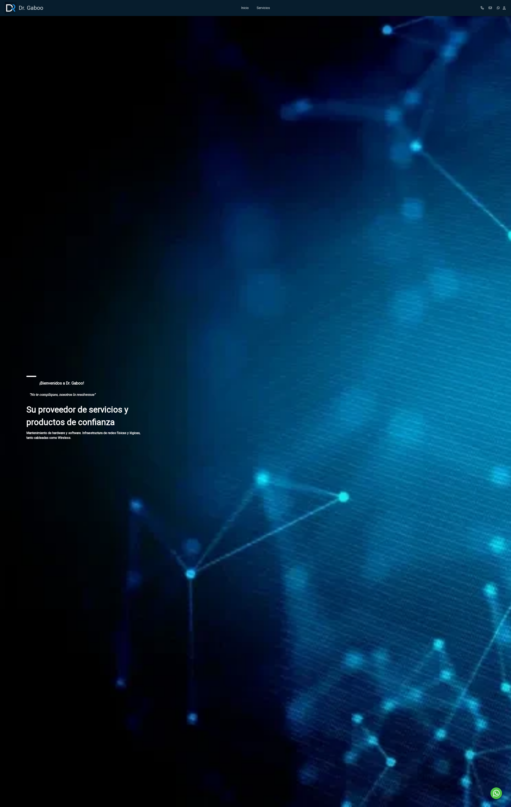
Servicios (263, 8)
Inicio (245, 8)
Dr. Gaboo (31, 8)
